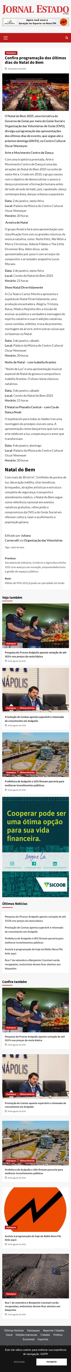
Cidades (45, 1334)
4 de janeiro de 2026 (17, 68)
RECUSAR (19, 1362)
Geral (9, 1334)
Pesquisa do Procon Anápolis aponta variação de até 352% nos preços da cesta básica (35, 654)
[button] (5, 37)
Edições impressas (26, 1334)
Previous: (35, 565)
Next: (34, 581)
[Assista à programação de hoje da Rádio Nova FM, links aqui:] (35, 1209)
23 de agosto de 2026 (17, 1314)
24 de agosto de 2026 (17, 661)
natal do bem (17, 547)
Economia (28, 1339)
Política (57, 1334)
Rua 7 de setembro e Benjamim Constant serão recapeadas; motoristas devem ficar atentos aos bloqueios (33, 964)
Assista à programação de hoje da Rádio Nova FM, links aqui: (34, 951)
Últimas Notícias (27, 708)
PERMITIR (52, 1362)
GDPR (44, 1354)
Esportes (43, 1339)
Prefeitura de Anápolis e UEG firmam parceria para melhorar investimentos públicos (34, 783)
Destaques (11, 52)
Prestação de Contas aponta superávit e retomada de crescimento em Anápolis (34, 719)
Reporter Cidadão (53, 1330)
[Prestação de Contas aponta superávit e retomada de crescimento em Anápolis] (35, 690)
